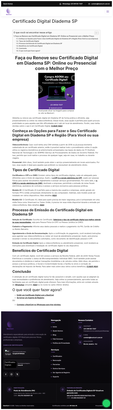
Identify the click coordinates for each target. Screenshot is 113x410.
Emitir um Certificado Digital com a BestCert (35, 295)
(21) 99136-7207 (90, 329)
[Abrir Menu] (107, 11)
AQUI (54, 195)
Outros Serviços (59, 368)
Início (55, 327)
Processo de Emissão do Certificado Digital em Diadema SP (40, 43)
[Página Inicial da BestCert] (13, 11)
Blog (54, 335)
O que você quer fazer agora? (29, 51)
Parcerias (56, 364)
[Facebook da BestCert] (5, 374)
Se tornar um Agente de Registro (30, 298)
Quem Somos (8, 4)
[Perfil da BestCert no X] (17, 374)
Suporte (56, 377)
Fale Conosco (58, 339)
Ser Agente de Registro (61, 372)
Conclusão (23, 48)
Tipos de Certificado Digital (29, 41)
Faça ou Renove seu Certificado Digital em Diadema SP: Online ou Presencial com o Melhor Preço (54, 36)
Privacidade (99, 405)
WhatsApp (19, 285)
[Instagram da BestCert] (11, 374)
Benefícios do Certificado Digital (31, 46)
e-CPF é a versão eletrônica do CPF (67, 178)
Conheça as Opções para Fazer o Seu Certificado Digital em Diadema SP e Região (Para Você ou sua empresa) (58, 39)
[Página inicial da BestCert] (13, 325)
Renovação (57, 360)
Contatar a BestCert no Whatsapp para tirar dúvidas (39, 304)
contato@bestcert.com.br (93, 337)
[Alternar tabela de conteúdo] (95, 33)
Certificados (57, 356)
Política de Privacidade (61, 343)
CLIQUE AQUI (56, 126)
